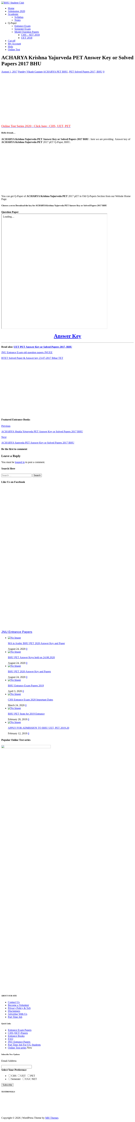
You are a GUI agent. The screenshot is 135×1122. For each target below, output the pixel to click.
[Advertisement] (67, 99)
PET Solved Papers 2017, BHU (85, 71)
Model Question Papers (26, 31)
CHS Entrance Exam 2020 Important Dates (30, 699)
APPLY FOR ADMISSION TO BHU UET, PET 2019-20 (38, 727)
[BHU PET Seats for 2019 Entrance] (14, 708)
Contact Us (14, 1002)
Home (11, 8)
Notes (17, 20)
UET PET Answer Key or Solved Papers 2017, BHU (43, 346)
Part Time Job (15, 1017)
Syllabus (18, 17)
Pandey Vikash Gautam (30, 71)
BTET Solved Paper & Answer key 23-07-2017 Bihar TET (32, 358)
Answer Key (67, 336)
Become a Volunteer (18, 1005)
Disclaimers (14, 1011)
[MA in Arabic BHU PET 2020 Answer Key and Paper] (14, 637)
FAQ (10, 1038)
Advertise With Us (17, 1014)
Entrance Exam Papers (19, 1030)
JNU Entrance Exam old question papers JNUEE (27, 352)
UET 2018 (26, 37)
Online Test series (17, 1047)
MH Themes (51, 1117)
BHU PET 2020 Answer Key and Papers (29, 671)
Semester (16, 1079)
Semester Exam (22, 29)
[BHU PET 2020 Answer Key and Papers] (14, 666)
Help (10, 46)
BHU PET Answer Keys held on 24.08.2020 (31, 657)
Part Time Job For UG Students (24, 1044)
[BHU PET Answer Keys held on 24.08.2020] (14, 651)
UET (23, 1075)
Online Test (14, 49)
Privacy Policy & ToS (19, 1008)
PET (33, 1075)
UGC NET (31, 1079)
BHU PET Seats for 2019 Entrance (26, 713)
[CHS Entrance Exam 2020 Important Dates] (14, 694)
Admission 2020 (16, 11)
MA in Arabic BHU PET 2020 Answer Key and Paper (36, 643)
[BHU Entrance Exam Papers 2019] (14, 680)
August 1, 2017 (9, 71)
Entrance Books (16, 1036)
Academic (13, 14)
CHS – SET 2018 (30, 34)
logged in (20, 462)
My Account (14, 43)
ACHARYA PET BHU (55, 71)
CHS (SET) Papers (18, 1033)
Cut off (11, 40)
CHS (14, 1075)
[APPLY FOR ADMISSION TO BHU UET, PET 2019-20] (14, 722)
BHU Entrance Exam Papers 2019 (26, 685)
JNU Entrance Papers (19, 1041)
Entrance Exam (22, 26)
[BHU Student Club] (12, 2)
